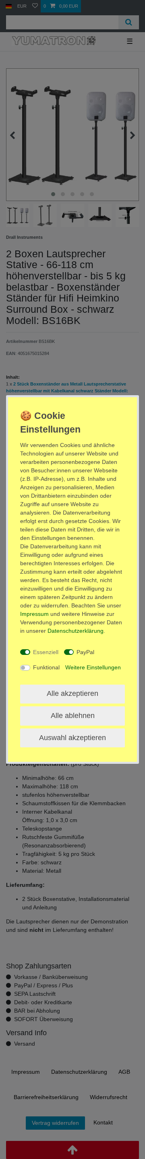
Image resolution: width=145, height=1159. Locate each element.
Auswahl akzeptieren (72, 738)
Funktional (46, 667)
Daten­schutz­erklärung (76, 631)
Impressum (34, 614)
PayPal (85, 652)
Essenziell (45, 652)
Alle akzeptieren (72, 693)
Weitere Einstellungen (93, 667)
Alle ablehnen (73, 716)
